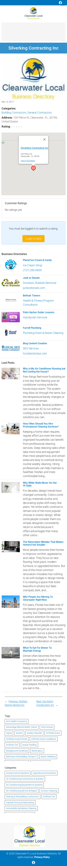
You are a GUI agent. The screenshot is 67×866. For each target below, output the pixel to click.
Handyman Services (35, 317)
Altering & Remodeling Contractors (22, 796)
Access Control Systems (17, 773)
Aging (9, 733)
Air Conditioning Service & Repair (21, 790)
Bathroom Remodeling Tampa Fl (21, 756)
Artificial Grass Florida (16, 739)
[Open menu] (63, 4)
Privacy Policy (42, 857)
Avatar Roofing (29, 745)
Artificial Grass (53, 733)
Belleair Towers (31, 295)
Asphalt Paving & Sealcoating (20, 802)
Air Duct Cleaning (49, 790)
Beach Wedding (48, 756)
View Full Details (28, 160)
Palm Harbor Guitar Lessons (38, 312)
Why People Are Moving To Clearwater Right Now (38, 598)
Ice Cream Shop (32, 265)
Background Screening (17, 750)
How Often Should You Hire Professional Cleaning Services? (41, 425)
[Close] (44, 139)
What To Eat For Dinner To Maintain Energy (37, 649)
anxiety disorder (34, 733)
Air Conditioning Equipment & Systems (24, 785)
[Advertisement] (33, 33)
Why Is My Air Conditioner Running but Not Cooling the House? (44, 370)
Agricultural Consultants (44, 773)
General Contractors (39, 112)
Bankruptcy (37, 750)
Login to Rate (34, 238)
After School (47, 727)
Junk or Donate (31, 277)
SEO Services (31, 348)
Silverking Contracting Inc (34, 147)
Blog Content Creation (35, 343)
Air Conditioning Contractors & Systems (25, 779)
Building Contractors (14, 112)
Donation (28, 282)
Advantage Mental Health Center (21, 727)
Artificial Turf (12, 745)
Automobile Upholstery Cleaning (21, 808)
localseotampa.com (35, 353)
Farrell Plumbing (32, 328)
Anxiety (19, 733)
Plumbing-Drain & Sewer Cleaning (43, 333)
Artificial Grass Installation (43, 739)
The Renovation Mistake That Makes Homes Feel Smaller (43, 543)
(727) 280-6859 (32, 270)
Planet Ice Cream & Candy (37, 260)
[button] (33, 169)
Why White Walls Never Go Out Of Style (40, 484)
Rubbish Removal (45, 282)
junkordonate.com (34, 288)
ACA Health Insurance (16, 721)
